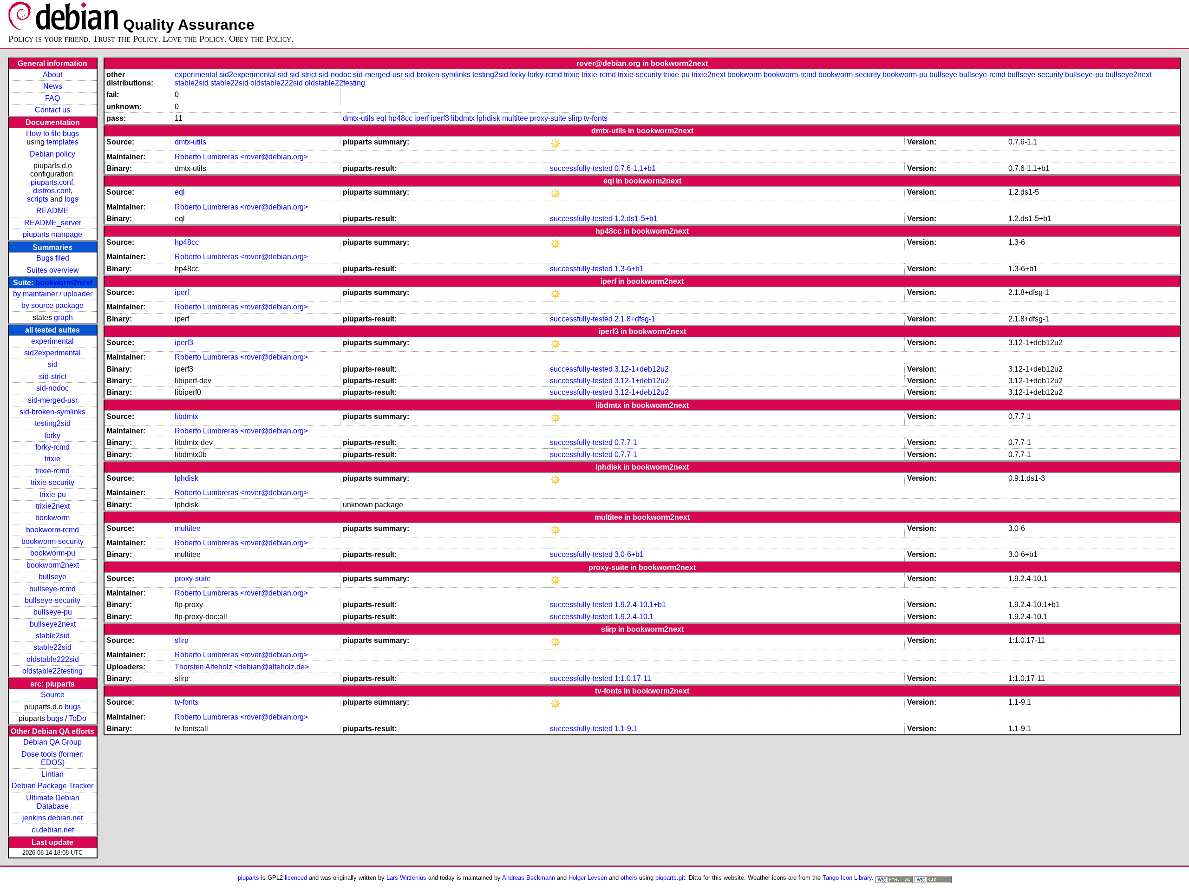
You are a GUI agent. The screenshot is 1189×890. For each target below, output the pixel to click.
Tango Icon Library (847, 877)
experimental (52, 341)
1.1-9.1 (625, 729)
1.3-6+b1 (629, 269)
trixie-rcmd (52, 471)
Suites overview (52, 270)
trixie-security (52, 482)
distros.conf (52, 191)
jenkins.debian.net (52, 818)
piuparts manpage (52, 234)
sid (53, 364)
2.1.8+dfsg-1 (634, 319)
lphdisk (488, 118)
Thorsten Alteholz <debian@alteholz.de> (242, 667)
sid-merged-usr (53, 400)
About (52, 75)
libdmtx (463, 118)
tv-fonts (596, 118)
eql (381, 118)
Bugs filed (52, 258)
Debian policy (52, 154)
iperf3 (440, 118)
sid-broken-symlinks (52, 412)
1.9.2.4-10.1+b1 (640, 605)
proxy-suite (548, 118)
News (52, 86)
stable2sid (53, 636)
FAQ (52, 98)
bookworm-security (52, 541)
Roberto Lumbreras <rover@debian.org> (241, 157)
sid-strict (52, 376)
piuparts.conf (52, 182)
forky (52, 435)
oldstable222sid (52, 659)
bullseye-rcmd (52, 589)
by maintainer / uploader (52, 294)
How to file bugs (52, 133)
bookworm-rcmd (52, 530)
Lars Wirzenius (406, 877)
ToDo (77, 718)
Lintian (52, 774)
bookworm (52, 518)
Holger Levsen (587, 877)
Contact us (52, 110)
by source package (52, 305)
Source (53, 695)
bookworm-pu (52, 553)
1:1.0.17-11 (632, 678)
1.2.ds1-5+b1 (636, 218)
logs (71, 199)
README (52, 211)
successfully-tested (581, 168)
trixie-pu (52, 494)
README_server (52, 223)
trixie (52, 459)
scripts (37, 199)
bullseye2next (53, 624)
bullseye (52, 577)
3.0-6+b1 (629, 554)
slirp (575, 118)
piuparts (248, 877)
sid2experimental (52, 353)
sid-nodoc (52, 388)
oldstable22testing (52, 671)
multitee (515, 118)
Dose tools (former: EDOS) (52, 758)
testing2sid (53, 423)
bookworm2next (63, 283)
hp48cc (400, 118)
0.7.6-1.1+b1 (635, 168)
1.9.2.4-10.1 (633, 617)
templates (62, 142)
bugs (73, 707)
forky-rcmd (52, 447)
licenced (296, 877)
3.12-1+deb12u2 (641, 369)
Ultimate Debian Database (52, 802)
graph (63, 317)
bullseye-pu (52, 612)
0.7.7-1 (625, 442)
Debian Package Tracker (52, 786)
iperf (421, 118)
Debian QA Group (52, 742)
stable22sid (52, 647)
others (629, 877)
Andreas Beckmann (528, 877)
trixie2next (53, 506)
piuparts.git (670, 877)
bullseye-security (52, 600)
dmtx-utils (358, 118)
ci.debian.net (53, 830)
